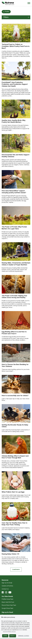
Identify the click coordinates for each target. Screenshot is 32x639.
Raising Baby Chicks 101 (10, 554)
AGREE (5, 635)
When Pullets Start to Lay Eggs (13, 492)
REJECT (12, 635)
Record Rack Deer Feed (9, 605)
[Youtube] (10, 592)
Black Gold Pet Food (8, 602)
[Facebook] (3, 592)
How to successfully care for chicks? (15, 395)
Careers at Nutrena (7, 586)
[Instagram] (6, 592)
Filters (5, 17)
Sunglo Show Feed (7, 608)
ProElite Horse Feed (7, 599)
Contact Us (5, 589)
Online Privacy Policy (9, 631)
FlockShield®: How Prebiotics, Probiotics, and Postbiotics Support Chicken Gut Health (15, 84)
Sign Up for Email (7, 583)
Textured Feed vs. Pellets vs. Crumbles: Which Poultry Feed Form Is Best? (15, 46)
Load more (16, 569)
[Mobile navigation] (28, 3)
